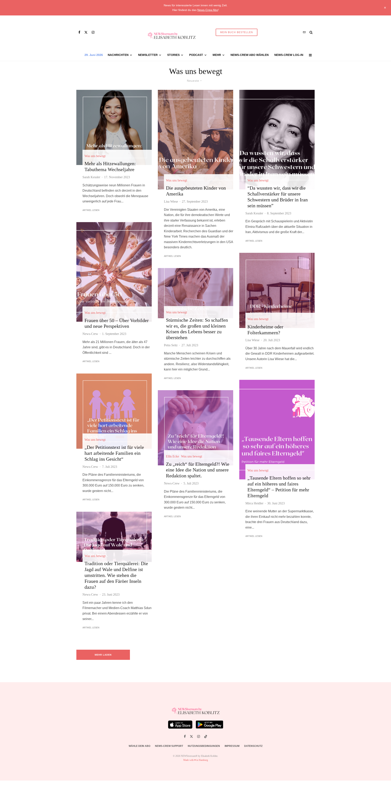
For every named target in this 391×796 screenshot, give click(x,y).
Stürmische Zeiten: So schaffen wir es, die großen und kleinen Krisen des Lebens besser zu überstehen (197, 328)
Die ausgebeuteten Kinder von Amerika (196, 191)
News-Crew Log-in (288, 54)
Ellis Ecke (172, 456)
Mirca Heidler (254, 503)
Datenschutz (253, 746)
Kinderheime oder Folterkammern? (265, 329)
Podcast (196, 54)
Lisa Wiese (171, 201)
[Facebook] (79, 32)
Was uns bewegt (95, 156)
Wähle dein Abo (139, 746)
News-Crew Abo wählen (250, 54)
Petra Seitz (171, 345)
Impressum (232, 746)
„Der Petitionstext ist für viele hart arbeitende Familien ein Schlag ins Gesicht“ (114, 453)
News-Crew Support (169, 746)
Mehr (217, 54)
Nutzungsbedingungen (204, 746)
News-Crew (90, 334)
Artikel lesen (90, 210)
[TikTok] (205, 736)
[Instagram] (93, 32)
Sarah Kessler (91, 177)
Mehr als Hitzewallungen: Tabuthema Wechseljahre (110, 166)
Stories (173, 54)
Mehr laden (103, 655)
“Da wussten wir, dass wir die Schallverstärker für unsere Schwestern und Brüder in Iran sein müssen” (277, 196)
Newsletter (148, 54)
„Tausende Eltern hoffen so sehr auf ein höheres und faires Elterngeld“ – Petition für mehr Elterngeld (279, 486)
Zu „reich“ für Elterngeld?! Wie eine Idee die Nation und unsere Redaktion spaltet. (197, 470)
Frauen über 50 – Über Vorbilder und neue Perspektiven (117, 323)
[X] (86, 32)
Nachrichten (118, 54)
